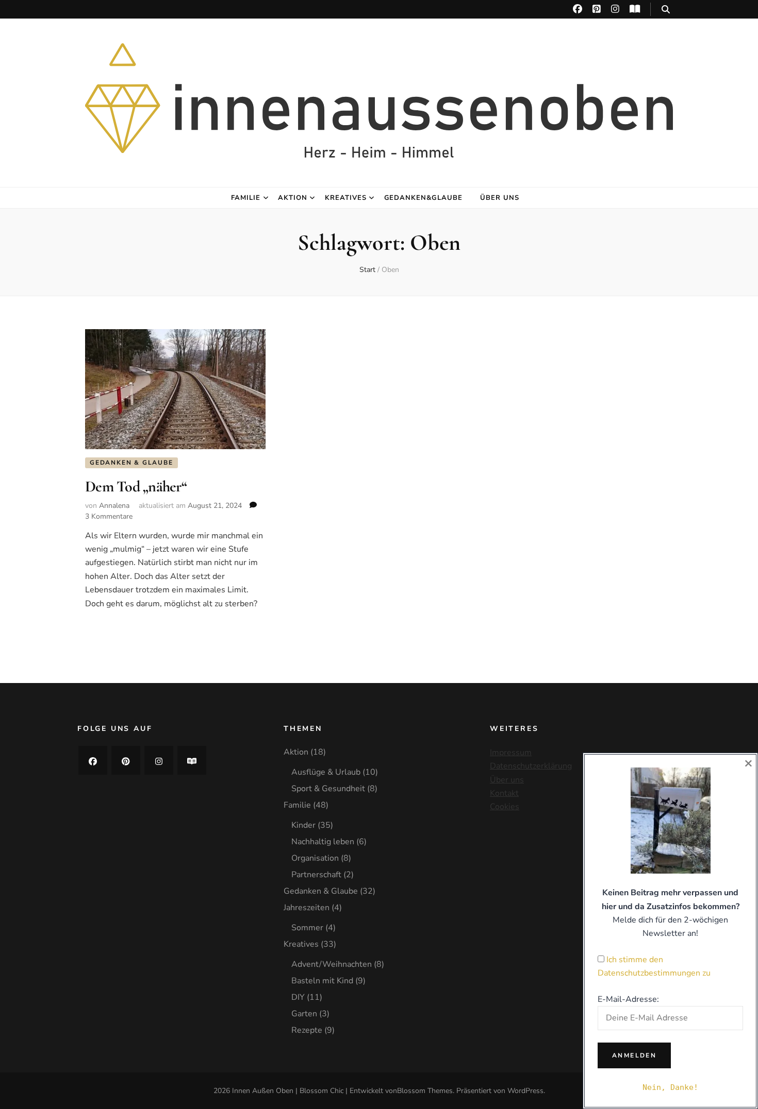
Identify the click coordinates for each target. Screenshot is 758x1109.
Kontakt (504, 793)
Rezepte (306, 1030)
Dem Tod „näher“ (136, 486)
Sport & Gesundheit (328, 788)
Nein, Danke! (670, 1087)
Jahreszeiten (306, 907)
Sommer (307, 927)
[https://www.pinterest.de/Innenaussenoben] (125, 760)
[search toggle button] (666, 9)
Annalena (114, 505)
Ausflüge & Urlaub (325, 772)
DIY (298, 997)
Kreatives (346, 197)
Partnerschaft (316, 874)
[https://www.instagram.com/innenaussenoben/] (158, 760)
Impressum (511, 752)
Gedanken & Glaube (131, 462)
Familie (245, 197)
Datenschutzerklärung (531, 766)
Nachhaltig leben (322, 841)
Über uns (499, 197)
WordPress (525, 1091)
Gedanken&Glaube (423, 197)
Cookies (504, 806)
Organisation (315, 858)
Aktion (292, 197)
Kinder (303, 825)
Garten (304, 1013)
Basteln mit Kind (322, 980)
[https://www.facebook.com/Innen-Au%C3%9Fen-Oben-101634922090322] (92, 760)
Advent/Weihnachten (331, 964)
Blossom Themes (425, 1091)
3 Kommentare (109, 516)
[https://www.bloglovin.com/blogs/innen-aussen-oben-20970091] (191, 760)
